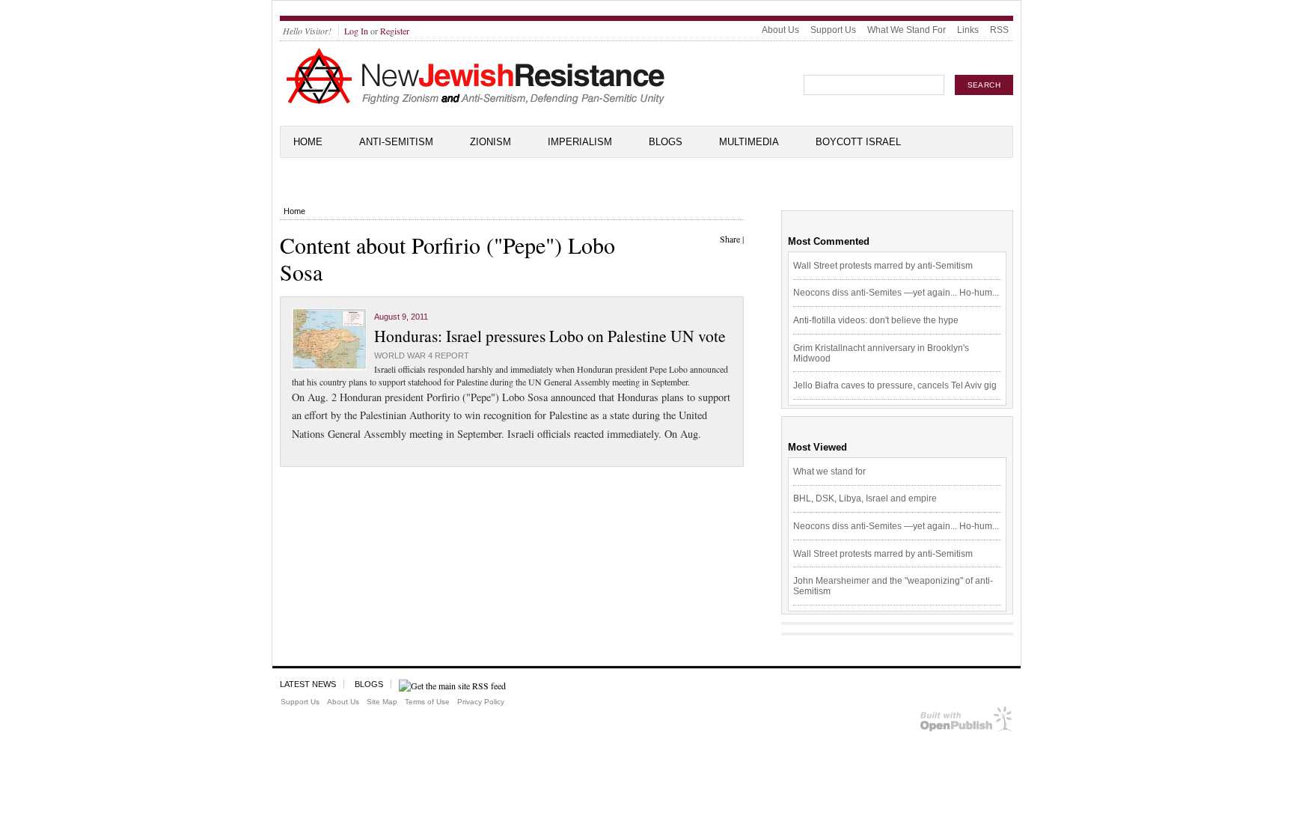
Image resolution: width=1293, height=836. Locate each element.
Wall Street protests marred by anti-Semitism (883, 265)
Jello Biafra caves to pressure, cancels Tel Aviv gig (895, 385)
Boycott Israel (858, 141)
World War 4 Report (421, 355)
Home (308, 141)
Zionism (490, 141)
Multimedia (749, 141)
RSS (999, 30)
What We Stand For (906, 30)
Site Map (382, 702)
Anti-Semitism (396, 141)
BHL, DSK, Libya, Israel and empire (865, 498)
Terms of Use (427, 702)
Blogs (665, 141)
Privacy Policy (480, 702)
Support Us (833, 30)
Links (968, 30)
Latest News (308, 684)
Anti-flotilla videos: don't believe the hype (876, 320)
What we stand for (829, 471)
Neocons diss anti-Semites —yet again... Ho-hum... (896, 292)
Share (730, 239)
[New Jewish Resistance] (475, 102)
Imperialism (580, 141)
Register (394, 31)
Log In (356, 31)
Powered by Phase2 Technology (966, 722)
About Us (780, 30)
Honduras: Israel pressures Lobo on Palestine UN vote (550, 336)
